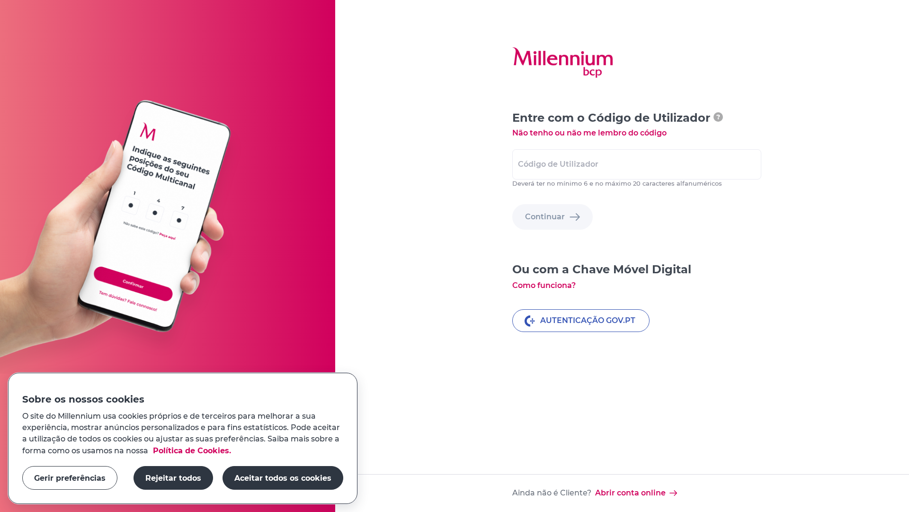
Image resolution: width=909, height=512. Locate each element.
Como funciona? (544, 285)
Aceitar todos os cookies (282, 478)
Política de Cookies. (191, 450)
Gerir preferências (70, 478)
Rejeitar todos (173, 478)
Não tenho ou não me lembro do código (589, 132)
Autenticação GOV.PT (587, 320)
